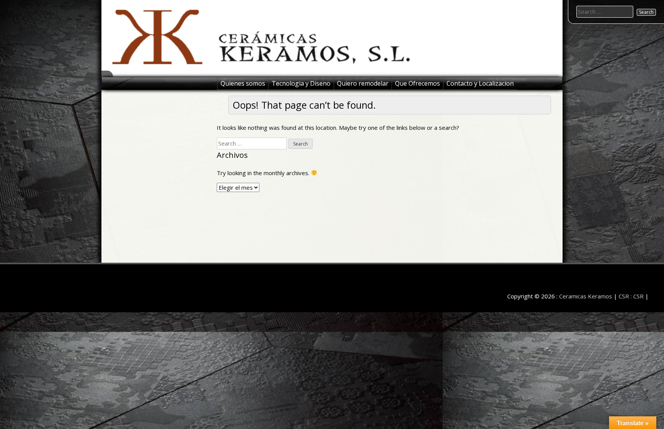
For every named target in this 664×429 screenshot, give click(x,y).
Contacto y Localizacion (480, 83)
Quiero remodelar (362, 83)
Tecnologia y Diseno (301, 83)
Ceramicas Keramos (585, 296)
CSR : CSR (631, 296)
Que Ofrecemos (417, 83)
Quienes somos (243, 83)
